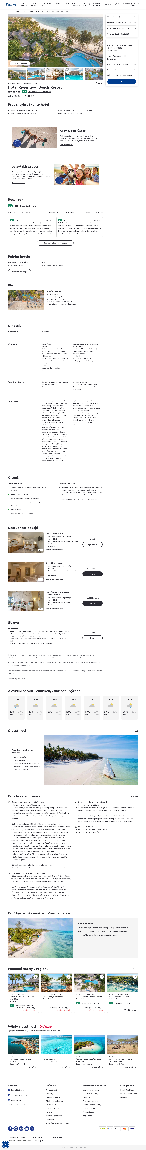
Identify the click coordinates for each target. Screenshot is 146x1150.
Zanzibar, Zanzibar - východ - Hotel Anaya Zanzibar (54, 976)
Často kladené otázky (92, 1104)
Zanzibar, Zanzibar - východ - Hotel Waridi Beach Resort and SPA (21, 976)
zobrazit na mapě (19, 271)
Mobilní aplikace (127, 1090)
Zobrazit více (133, 796)
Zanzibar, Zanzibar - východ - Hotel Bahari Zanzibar (120, 976)
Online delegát (89, 1108)
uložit (100, 83)
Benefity (86, 1097)
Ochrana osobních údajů (54, 1137)
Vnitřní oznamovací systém (57, 1123)
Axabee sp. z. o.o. (40, 1141)
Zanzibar (31, 11)
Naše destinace (21, 11)
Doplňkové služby (90, 1094)
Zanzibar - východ (41, 11)
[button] (5, 1144)
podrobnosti (128, 75)
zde (23, 813)
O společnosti (51, 1090)
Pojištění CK (51, 1104)
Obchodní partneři (53, 1097)
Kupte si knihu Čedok (129, 1094)
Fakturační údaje (52, 1108)
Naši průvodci (88, 1112)
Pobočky (49, 1094)
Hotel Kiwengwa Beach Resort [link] (58, 11)
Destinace (50, 1119)
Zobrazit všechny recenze (55, 243)
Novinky (123, 1097)
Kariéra (49, 1112)
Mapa (34, 83)
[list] (23, 200)
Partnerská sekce (35, 1137)
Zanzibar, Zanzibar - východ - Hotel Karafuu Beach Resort (87, 976)
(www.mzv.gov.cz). (19, 859)
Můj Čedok (87, 1115)
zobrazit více (133, 969)
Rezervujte (121, 82)
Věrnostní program (91, 1090)
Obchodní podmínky (54, 1101)
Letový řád (111, 59)
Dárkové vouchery (90, 1101)
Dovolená (11, 11)
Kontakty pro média (54, 1115)
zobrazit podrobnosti (54, 549)
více (136, 731)
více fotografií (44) (20, 63)
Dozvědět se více (66, 145)
